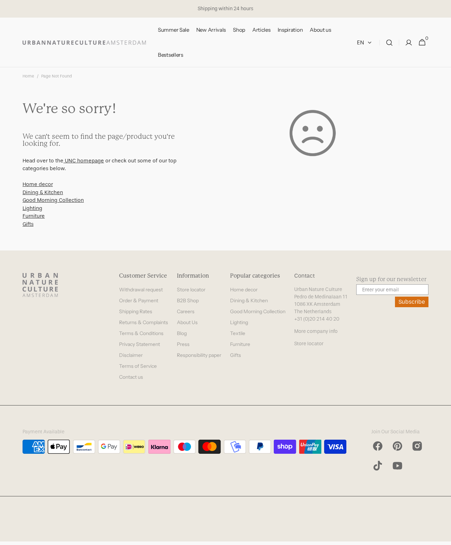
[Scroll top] (442, 536)
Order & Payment (138, 300)
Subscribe (412, 301)
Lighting (32, 208)
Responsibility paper (199, 355)
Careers (185, 311)
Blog (182, 333)
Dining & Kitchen (43, 192)
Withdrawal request (141, 289)
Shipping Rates (135, 311)
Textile (237, 333)
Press (183, 344)
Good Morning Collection (53, 200)
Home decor (38, 184)
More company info (316, 331)
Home (28, 76)
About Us (187, 322)
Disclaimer (131, 355)
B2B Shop (188, 300)
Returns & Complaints (143, 322)
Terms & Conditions (141, 333)
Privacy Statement (139, 344)
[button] (389, 42)
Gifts (28, 224)
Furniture (34, 216)
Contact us (131, 377)
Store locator (191, 289)
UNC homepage (83, 160)
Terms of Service (138, 366)
